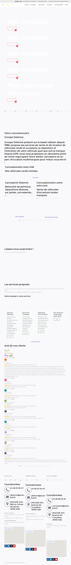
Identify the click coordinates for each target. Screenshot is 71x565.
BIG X (26, 562)
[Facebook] (15, 1)
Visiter (10, 336)
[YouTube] (20, 1)
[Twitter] (17, 1)
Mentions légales (32, 562)
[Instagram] (19, 1)
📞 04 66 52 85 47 (25, 1)
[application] (36, 4)
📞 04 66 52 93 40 (33, 1)
